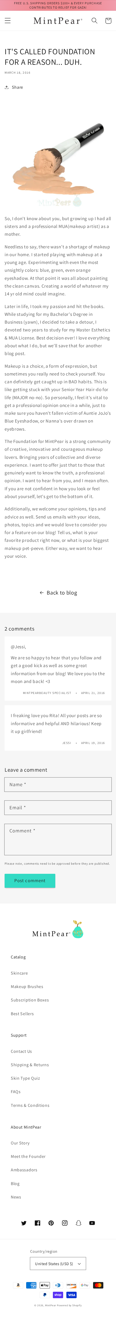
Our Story (20, 1143)
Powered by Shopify (69, 1305)
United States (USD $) (54, 1263)
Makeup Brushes (27, 986)
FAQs (16, 1091)
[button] (8, 21)
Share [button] (17, 87)
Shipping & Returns (30, 1065)
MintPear (50, 1305)
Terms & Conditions (30, 1105)
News (16, 1197)
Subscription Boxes (30, 1000)
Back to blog (62, 592)
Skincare (19, 973)
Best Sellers (22, 1014)
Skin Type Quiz (25, 1078)
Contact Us (21, 1051)
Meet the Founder (28, 1156)
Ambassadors (24, 1170)
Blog (15, 1183)
